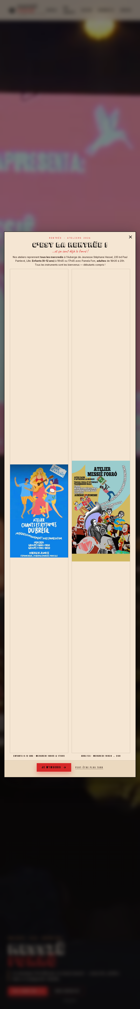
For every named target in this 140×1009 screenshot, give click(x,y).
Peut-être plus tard (89, 767)
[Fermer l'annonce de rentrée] (130, 237)
